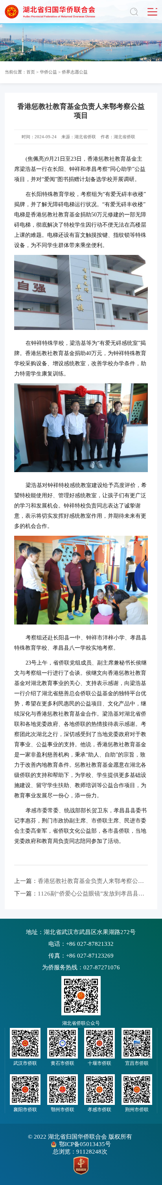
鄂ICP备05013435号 (85, 1144)
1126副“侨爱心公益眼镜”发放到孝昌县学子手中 (80, 893)
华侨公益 (48, 72)
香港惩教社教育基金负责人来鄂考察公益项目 (80, 881)
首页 (30, 72)
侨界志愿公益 (75, 72)
